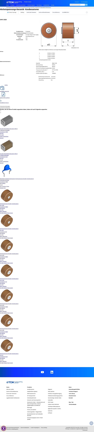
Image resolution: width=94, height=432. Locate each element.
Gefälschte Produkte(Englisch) (12, 429)
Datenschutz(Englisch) (25, 427)
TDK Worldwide (84, 1)
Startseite (8, 7)
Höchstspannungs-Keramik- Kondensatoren (32, 7)
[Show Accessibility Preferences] (3, 428)
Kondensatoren (20, 7)
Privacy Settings (44, 427)
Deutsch (77, 1)
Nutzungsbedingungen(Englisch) (12, 427)
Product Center (27, 1)
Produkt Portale (14, 7)
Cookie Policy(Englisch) (35, 427)
